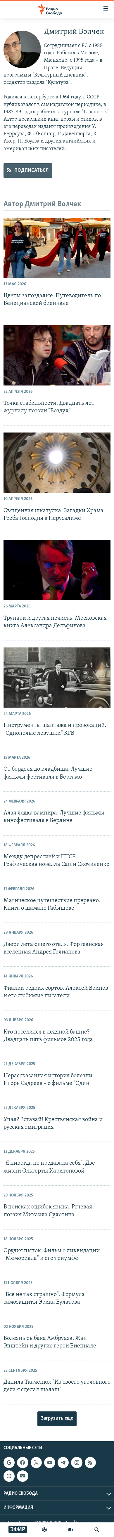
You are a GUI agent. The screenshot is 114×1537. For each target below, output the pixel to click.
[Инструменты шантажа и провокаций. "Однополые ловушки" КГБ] (57, 677)
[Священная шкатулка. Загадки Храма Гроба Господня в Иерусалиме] (57, 463)
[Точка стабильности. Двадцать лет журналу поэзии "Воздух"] (57, 355)
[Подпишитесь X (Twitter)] (36, 1462)
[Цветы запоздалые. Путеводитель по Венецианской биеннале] (57, 248)
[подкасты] (44, 1529)
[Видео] (71, 1529)
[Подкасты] (9, 1476)
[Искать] (97, 1529)
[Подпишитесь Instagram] (76, 1462)
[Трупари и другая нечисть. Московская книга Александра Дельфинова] (57, 570)
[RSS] (90, 1462)
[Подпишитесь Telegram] (63, 1462)
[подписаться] (22, 1476)
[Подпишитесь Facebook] (22, 1462)
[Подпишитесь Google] (9, 1462)
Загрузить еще (57, 1418)
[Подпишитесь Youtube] (49, 1462)
